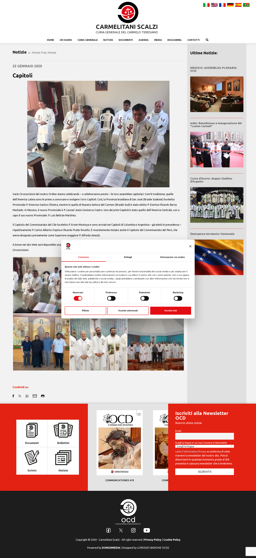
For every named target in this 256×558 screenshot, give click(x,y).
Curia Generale (88, 40)
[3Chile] (41, 341)
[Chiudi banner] (190, 246)
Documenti (126, 40)
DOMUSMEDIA (111, 547)
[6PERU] (41, 284)
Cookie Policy (171, 539)
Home (50, 40)
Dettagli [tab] (128, 257)
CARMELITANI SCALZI (127, 26)
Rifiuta (85, 310)
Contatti (193, 40)
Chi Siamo (66, 40)
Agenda (144, 40)
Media (158, 40)
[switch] (111, 298)
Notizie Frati (39, 52)
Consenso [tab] (83, 257)
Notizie (108, 40)
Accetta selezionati (128, 310)
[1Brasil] (98, 341)
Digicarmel (174, 40)
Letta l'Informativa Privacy (190, 451)
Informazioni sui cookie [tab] (172, 257)
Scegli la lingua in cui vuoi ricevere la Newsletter (201, 442)
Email (178, 431)
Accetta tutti (170, 310)
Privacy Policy (152, 539)
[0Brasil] (155, 341)
